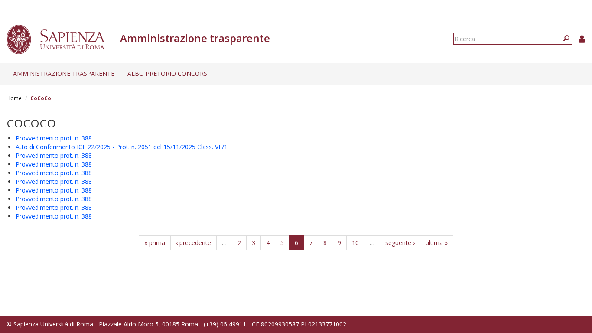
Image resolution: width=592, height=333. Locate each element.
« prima (154, 242)
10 (355, 242)
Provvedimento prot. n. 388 (54, 138)
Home (14, 98)
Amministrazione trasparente (63, 73)
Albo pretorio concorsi (168, 73)
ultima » (437, 242)
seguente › (400, 242)
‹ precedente (193, 242)
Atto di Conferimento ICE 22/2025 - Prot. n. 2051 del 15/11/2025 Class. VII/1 (122, 147)
